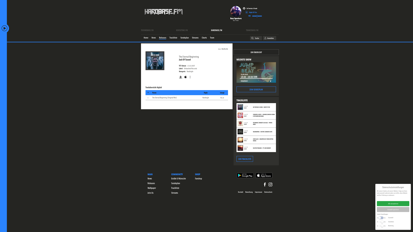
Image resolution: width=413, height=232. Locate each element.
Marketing (391, 226)
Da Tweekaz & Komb (252, 8)
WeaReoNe (225, 49)
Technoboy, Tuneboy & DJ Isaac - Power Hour (262, 123)
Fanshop (198, 178)
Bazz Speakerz (236, 18)
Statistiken (391, 222)
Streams (174, 192)
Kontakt (240, 192)
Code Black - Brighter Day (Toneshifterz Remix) (263, 140)
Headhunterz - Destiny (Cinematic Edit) (262, 132)
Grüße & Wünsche (178, 178)
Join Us (150, 192)
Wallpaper (152, 187)
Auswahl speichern (393, 209)
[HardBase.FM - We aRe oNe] (163, 16)
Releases (151, 183)
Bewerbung (249, 192)
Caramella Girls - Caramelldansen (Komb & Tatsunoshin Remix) (264, 115)
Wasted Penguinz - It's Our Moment (262, 148)
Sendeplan (175, 183)
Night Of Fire (253, 12)
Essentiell (390, 217)
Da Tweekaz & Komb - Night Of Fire (261, 107)
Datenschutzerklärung (397, 198)
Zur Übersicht (256, 52)
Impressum (258, 192)
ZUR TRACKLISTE (244, 158)
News (150, 178)
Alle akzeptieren (393, 203)
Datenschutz (268, 192)
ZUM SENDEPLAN (256, 89)
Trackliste (175, 187)
